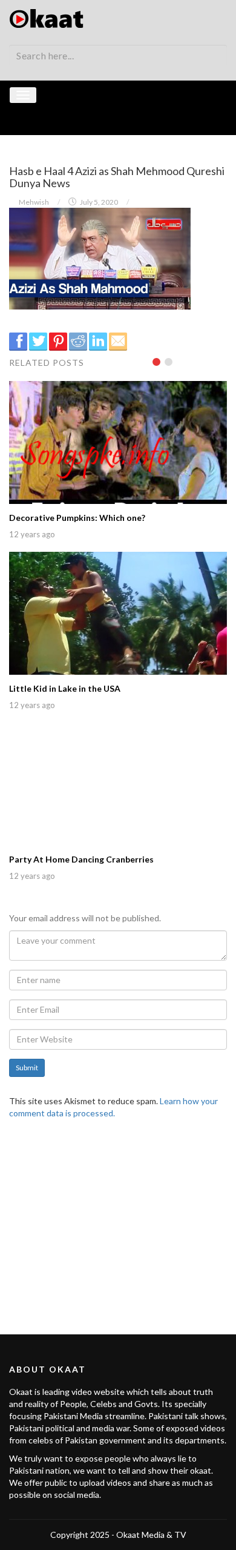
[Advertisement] (118, 1219)
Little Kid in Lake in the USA (64, 688)
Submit (27, 1067)
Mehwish (34, 202)
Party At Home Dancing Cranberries (81, 859)
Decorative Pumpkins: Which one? (77, 517)
